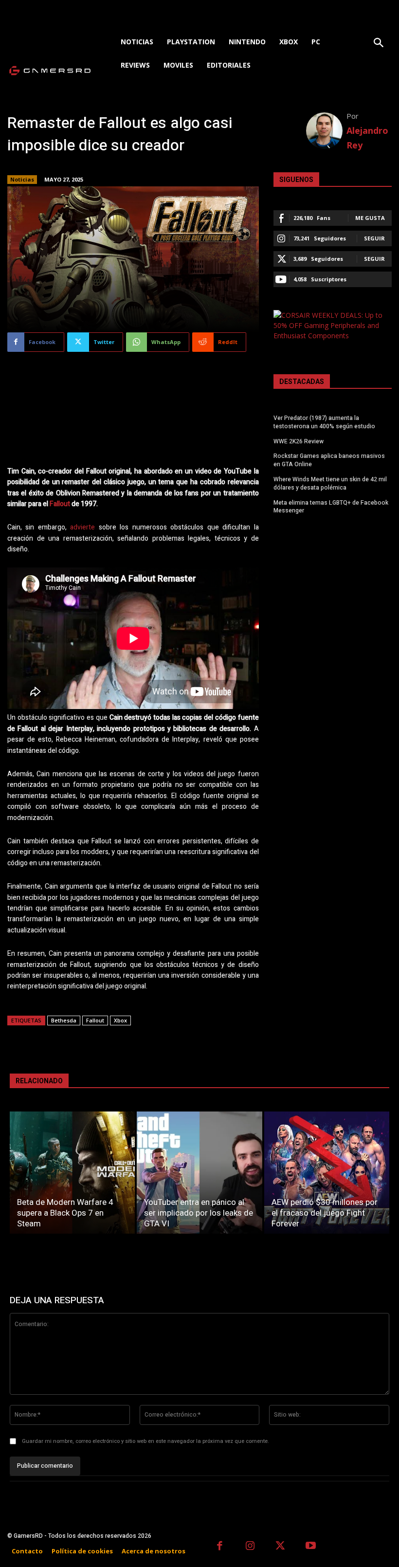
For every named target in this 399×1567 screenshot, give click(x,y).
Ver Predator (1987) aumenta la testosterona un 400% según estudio (324, 422)
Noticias (22, 179)
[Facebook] (220, 1547)
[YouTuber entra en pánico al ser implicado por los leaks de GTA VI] (199, 1172)
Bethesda (63, 1020)
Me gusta (370, 217)
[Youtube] (311, 1547)
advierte (82, 527)
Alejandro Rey (367, 138)
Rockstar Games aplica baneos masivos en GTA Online (329, 460)
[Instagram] (250, 1547)
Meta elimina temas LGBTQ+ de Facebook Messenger (330, 506)
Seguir (374, 238)
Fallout (60, 504)
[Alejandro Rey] (326, 130)
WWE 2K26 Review (298, 441)
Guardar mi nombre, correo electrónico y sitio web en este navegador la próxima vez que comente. (145, 1441)
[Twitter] (280, 1547)
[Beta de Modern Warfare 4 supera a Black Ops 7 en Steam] (72, 1172)
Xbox (120, 1020)
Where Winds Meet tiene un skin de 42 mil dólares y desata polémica (330, 483)
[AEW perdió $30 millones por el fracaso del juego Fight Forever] (326, 1172)
